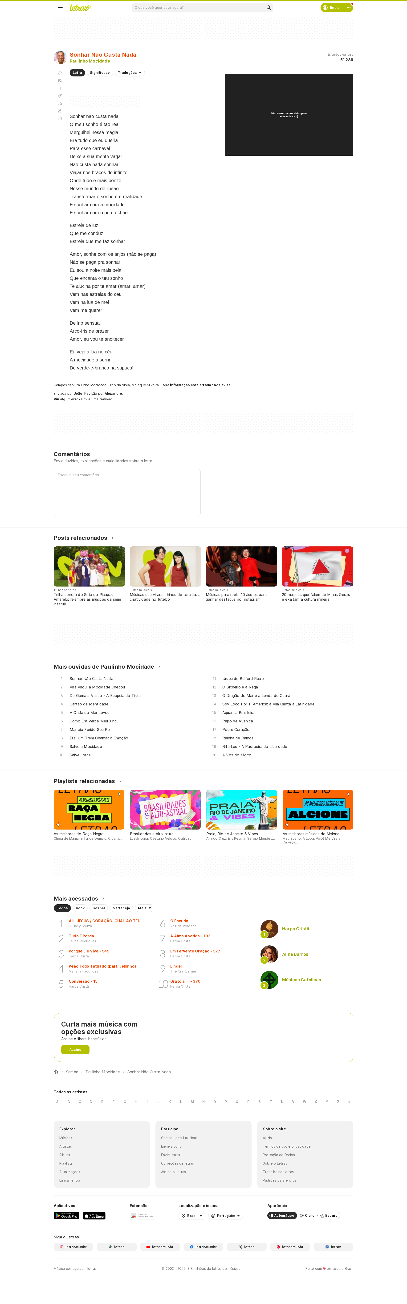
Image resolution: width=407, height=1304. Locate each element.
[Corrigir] (59, 111)
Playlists (66, 1163)
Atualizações (69, 1172)
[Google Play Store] (66, 1215)
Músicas (65, 1138)
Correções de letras (177, 1163)
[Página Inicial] (56, 1071)
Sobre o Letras (275, 1163)
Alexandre (113, 393)
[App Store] (94, 1215)
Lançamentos (70, 1180)
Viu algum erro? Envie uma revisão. (84, 399)
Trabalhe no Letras (278, 1172)
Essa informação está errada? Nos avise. (196, 385)
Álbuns (64, 1155)
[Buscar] (268, 7)
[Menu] (60, 7)
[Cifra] (59, 95)
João (78, 393)
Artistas (65, 1146)
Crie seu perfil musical (179, 1138)
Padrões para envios (279, 1180)
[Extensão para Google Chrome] (142, 1215)
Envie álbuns (171, 1146)
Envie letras (170, 1155)
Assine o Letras (173, 1172)
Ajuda (267, 1138)
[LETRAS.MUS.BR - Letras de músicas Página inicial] (80, 7)
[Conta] (348, 7)
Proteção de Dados (279, 1155)
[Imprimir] (59, 103)
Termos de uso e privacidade (287, 1146)
